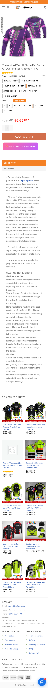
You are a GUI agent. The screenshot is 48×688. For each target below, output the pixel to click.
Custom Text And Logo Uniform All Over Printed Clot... (12, 584)
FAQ (31, 649)
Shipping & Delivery (37, 644)
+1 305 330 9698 (15, 614)
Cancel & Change (12, 649)
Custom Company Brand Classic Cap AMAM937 (33, 546)
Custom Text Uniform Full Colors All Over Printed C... (34, 507)
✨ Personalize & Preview (20, 146)
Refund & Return (11, 644)
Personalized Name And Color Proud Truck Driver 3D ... (35, 584)
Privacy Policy (34, 653)
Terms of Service (36, 636)
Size (4, 100)
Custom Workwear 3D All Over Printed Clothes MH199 (12, 465)
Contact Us (9, 636)
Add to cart (24, 136)
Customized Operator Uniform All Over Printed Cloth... (35, 465)
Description (10, 163)
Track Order (10, 640)
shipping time (26, 180)
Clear (43, 76)
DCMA (32, 640)
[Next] (43, 36)
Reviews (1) (9, 168)
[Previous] (4, 36)
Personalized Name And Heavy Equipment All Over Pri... (35, 427)
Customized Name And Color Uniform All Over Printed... (12, 507)
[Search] (8, 7)
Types (4, 76)
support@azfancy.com (16, 606)
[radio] (11, 81)
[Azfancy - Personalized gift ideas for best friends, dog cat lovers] (24, 7)
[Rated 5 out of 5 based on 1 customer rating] (24, 73)
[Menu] (3, 7)
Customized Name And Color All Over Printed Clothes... (12, 427)
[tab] (24, 163)
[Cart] (44, 7)
